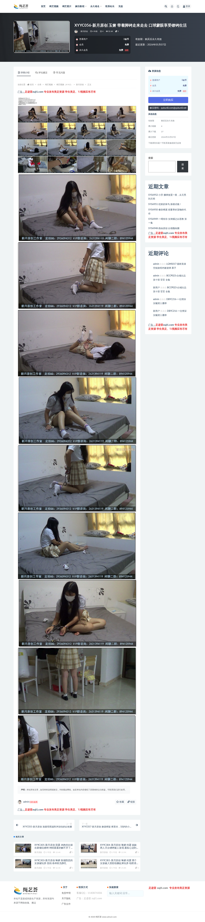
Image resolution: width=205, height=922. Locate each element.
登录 (188, 6)
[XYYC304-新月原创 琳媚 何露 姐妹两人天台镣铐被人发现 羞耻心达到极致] (89, 848)
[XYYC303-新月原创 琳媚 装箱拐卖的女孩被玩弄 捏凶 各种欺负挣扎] (23, 863)
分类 (39, 85)
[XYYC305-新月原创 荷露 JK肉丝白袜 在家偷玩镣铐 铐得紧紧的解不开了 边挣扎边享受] (23, 848)
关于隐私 (66, 898)
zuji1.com (38, 92)
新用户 (156, 288)
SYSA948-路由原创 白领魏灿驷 (163, 228)
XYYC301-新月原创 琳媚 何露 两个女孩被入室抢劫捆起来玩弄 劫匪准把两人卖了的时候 (118, 863)
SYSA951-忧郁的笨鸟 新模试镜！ (165, 204)
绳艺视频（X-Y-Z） (64, 85)
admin (30, 802)
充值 (120, 6)
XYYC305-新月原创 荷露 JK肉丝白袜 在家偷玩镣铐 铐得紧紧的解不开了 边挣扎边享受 (53, 848)
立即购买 (168, 100)
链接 (132, 802)
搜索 (150, 158)
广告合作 (66, 904)
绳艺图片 (66, 6)
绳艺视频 (53, 6)
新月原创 (84, 31)
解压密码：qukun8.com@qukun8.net (168, 108)
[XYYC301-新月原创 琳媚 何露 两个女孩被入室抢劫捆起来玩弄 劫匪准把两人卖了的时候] (89, 863)
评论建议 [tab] (42, 73)
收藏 (121, 802)
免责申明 (66, 893)
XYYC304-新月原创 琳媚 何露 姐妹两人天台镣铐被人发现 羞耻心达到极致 (118, 848)
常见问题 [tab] (60, 73)
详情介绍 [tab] (24, 73)
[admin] (76, 31)
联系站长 (110, 6)
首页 (43, 6)
